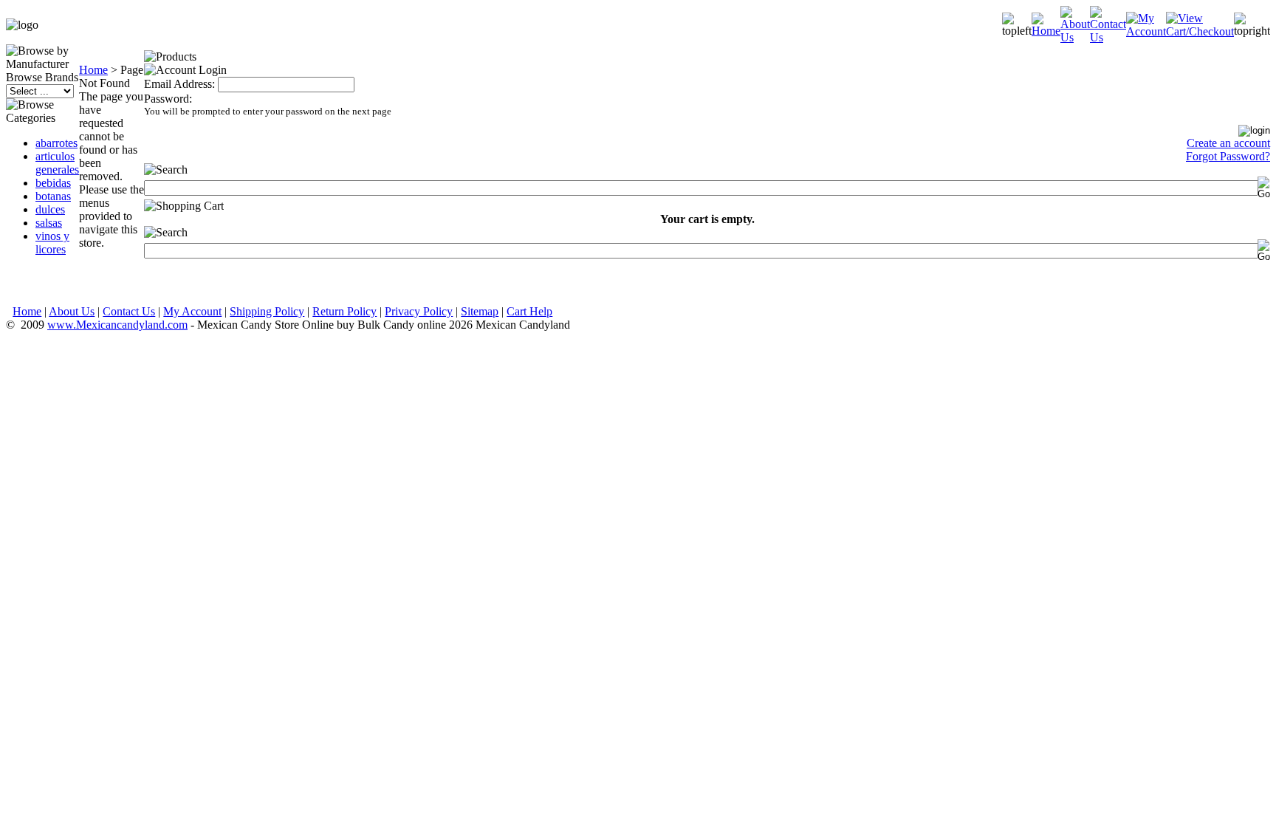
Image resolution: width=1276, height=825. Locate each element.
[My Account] (1146, 31)
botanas (53, 196)
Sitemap (479, 311)
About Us (72, 311)
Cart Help (529, 311)
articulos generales (57, 163)
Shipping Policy (267, 311)
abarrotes (56, 143)
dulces (50, 209)
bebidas (53, 183)
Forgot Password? (1228, 156)
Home (93, 70)
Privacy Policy (419, 311)
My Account (192, 311)
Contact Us (129, 311)
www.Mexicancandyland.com (117, 324)
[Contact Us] (1108, 37)
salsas (48, 222)
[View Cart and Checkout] (1200, 31)
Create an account (1228, 143)
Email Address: (179, 84)
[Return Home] (1046, 30)
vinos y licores (52, 243)
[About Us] (1075, 37)
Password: (168, 98)
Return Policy (344, 311)
